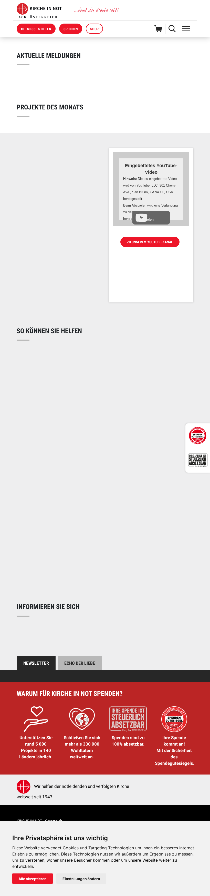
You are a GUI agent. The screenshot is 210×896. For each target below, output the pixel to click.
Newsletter (36, 663)
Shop (94, 29)
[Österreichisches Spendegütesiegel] (197, 435)
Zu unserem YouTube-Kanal (150, 242)
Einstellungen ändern (81, 879)
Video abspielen (146, 217)
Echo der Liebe (79, 663)
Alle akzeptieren (32, 879)
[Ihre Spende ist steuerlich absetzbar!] (197, 460)
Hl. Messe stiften (36, 29)
